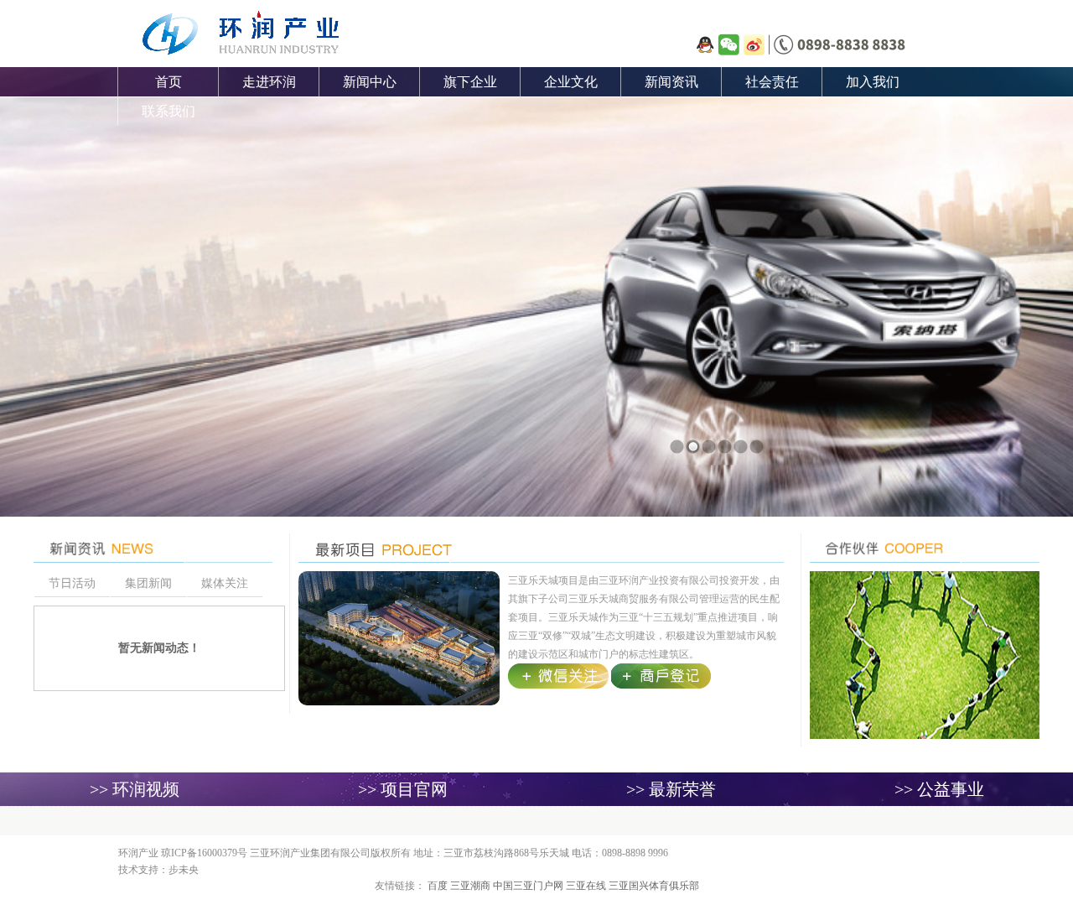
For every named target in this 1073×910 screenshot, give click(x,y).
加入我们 (872, 82)
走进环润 (269, 82)
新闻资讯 (671, 82)
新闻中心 (370, 82)
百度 (439, 886)
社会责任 (772, 82)
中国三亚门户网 (529, 886)
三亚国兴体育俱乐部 (654, 886)
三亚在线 (587, 886)
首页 (168, 82)
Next (1011, 256)
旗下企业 (470, 82)
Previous (62, 256)
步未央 (183, 870)
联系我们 (168, 111)
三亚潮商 (471, 886)
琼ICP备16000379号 (204, 853)
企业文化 (571, 82)
